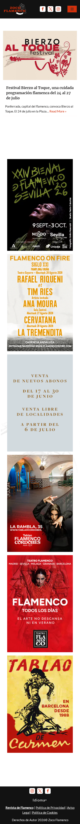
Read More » (57, 111)
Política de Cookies (45, 812)
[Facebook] (43, 9)
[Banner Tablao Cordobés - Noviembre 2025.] (40, 550)
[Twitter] (50, 9)
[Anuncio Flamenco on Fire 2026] (40, 350)
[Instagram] (58, 9)
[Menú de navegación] (72, 9)
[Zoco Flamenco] (15, 9)
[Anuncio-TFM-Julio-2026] (40, 651)
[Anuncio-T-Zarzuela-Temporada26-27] (40, 450)
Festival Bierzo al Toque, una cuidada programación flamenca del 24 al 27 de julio (40, 92)
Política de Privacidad (50, 807)
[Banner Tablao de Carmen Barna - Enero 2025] (40, 751)
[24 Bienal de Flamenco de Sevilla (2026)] (40, 249)
